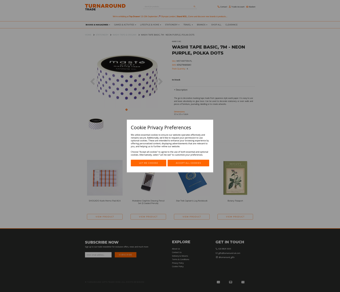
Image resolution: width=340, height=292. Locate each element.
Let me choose (148, 163)
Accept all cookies (188, 163)
